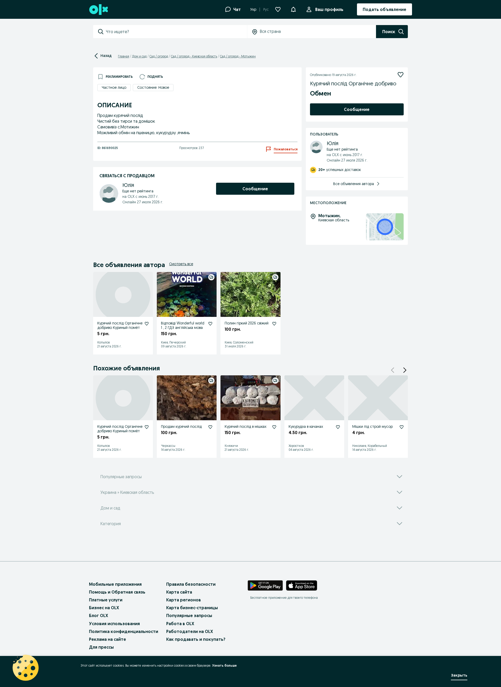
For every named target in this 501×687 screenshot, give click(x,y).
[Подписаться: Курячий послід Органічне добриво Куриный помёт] (147, 324)
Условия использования (114, 623)
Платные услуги (105, 599)
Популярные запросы (189, 615)
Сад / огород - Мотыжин (238, 56)
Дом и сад (139, 56)
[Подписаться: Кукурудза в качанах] (338, 427)
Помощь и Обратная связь (117, 592)
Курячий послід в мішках (245, 426)
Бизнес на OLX (104, 607)
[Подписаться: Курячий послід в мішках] (274, 427)
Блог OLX (98, 615)
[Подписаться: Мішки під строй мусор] (401, 427)
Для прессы (101, 647)
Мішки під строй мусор (372, 426)
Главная (123, 56)
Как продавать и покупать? (195, 639)
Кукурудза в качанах (306, 426)
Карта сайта (179, 592)
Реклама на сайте (107, 639)
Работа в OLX (180, 623)
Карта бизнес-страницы (192, 607)
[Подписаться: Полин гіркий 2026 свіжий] (274, 324)
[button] (405, 370)
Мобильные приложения (115, 584)
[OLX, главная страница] (98, 9)
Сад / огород (159, 56)
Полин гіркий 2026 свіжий (247, 323)
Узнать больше (224, 665)
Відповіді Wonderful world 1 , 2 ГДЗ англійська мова (182, 325)
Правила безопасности (191, 584)
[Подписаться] (400, 75)
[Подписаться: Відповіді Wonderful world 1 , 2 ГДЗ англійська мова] (210, 324)
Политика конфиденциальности (123, 631)
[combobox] (176, 31)
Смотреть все (181, 264)
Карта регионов (183, 599)
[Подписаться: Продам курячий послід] (210, 427)
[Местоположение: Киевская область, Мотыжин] (385, 227)
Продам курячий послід (181, 426)
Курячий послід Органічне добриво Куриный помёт (119, 325)
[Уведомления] (293, 9)
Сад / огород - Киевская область (194, 56)
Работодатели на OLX (189, 631)
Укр (253, 9)
